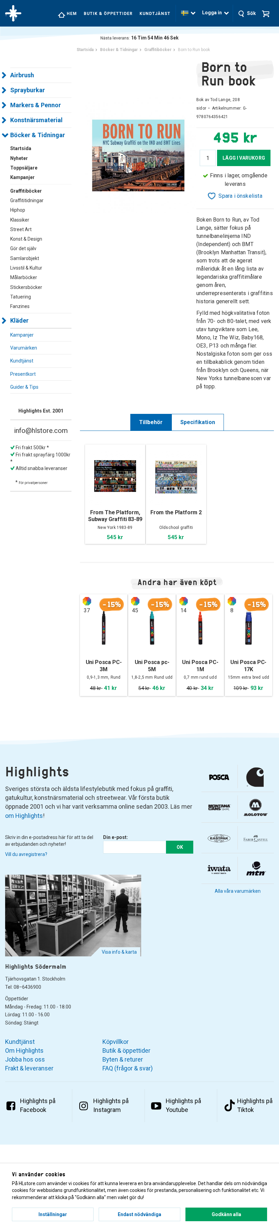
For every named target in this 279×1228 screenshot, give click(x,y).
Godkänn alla (226, 1214)
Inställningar (52, 1214)
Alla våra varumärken (238, 891)
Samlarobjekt (24, 258)
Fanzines (20, 306)
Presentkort (23, 374)
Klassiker (19, 220)
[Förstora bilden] (138, 154)
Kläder (19, 320)
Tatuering (20, 297)
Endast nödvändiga (139, 1214)
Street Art (21, 229)
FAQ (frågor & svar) (127, 1068)
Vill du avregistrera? (26, 854)
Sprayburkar (27, 90)
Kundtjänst (155, 13)
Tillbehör (151, 422)
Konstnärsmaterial (36, 120)
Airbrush (22, 75)
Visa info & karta (119, 952)
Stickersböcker (26, 287)
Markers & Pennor (35, 105)
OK (180, 847)
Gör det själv (23, 248)
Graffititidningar (27, 200)
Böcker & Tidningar (37, 135)
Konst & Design (26, 239)
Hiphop (17, 210)
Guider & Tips (24, 387)
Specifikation (197, 422)
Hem (71, 13)
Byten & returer (122, 1059)
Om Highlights (24, 1050)
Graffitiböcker (26, 191)
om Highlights (24, 815)
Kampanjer (22, 335)
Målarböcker (23, 277)
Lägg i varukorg (244, 158)
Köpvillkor (115, 1041)
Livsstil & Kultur (26, 268)
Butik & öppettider (108, 13)
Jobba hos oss (25, 1059)
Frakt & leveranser (29, 1068)
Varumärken (23, 348)
